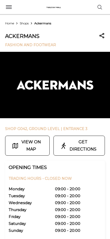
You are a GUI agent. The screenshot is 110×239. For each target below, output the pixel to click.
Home (9, 23)
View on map (31, 146)
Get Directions (83, 146)
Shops (24, 23)
